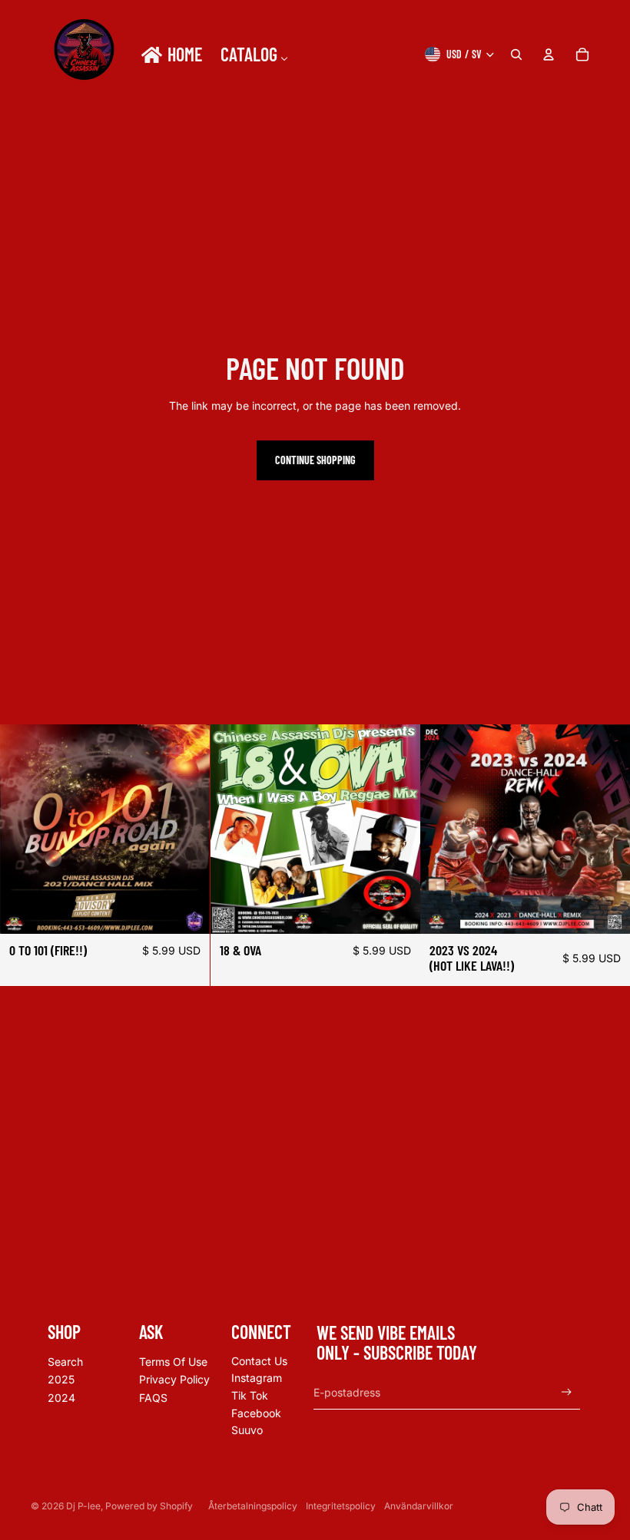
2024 (61, 1397)
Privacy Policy (174, 1379)
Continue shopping (315, 460)
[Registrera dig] (566, 1392)
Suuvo (247, 1429)
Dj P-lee (83, 1506)
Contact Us (259, 1360)
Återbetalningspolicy (252, 1506)
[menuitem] (171, 54)
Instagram (256, 1377)
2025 (61, 1379)
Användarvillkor (418, 1506)
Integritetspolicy (341, 1506)
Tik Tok (249, 1395)
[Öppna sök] (516, 54)
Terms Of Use (173, 1361)
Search (65, 1361)
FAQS (153, 1397)
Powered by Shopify (149, 1506)
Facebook (256, 1413)
